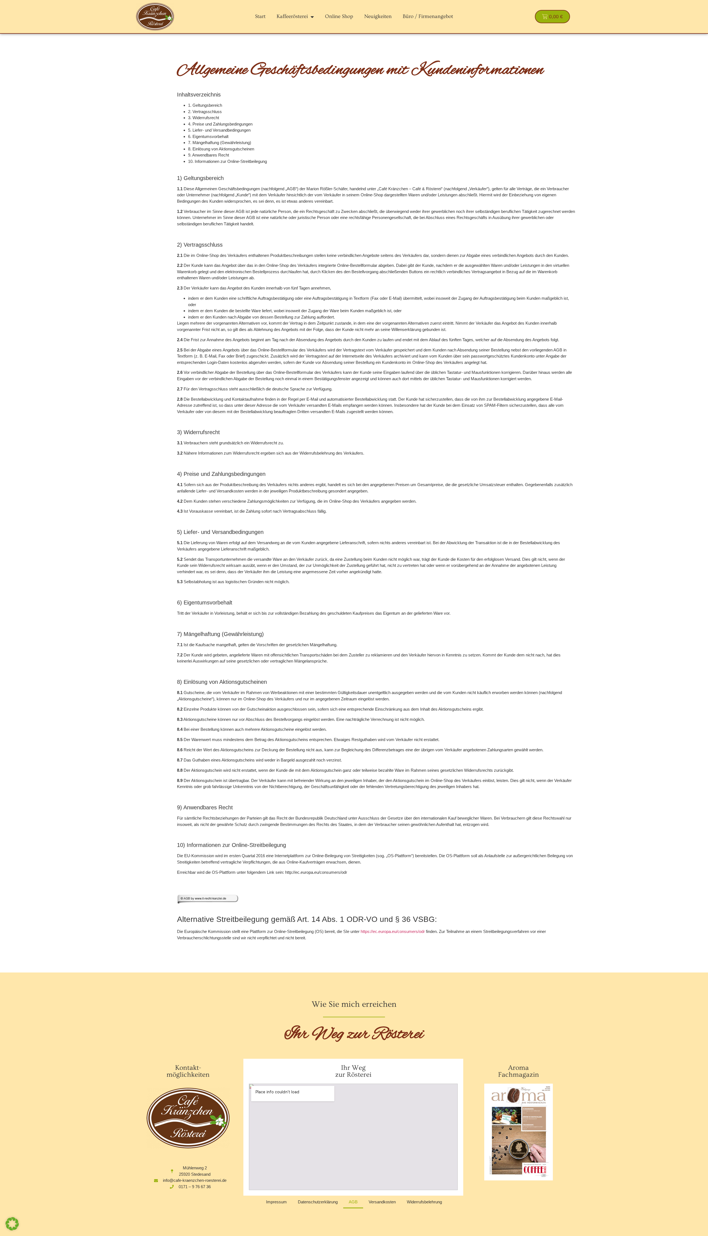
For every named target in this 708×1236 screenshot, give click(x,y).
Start (260, 16)
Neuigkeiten (378, 16)
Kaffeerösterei (292, 16)
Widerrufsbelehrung (424, 1202)
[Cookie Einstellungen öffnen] (12, 1229)
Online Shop (339, 16)
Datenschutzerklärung (318, 1202)
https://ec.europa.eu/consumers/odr (393, 931)
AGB (353, 1202)
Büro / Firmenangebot (428, 16)
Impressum (276, 1202)
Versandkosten (382, 1202)
